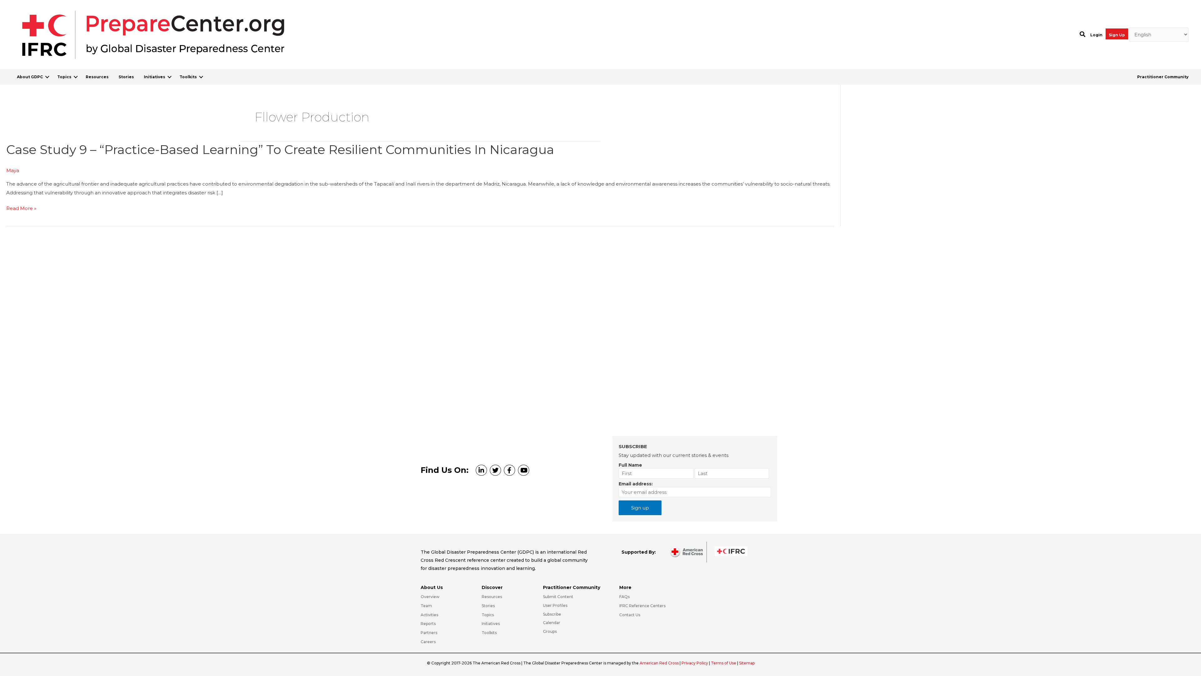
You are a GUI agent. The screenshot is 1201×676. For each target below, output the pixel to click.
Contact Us (629, 614)
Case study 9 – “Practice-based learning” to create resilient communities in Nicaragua (280, 149)
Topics (64, 76)
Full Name (630, 465)
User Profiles (555, 605)
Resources (97, 76)
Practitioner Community (1162, 76)
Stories (126, 76)
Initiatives (154, 76)
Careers (428, 641)
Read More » (21, 209)
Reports (428, 623)
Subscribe (552, 614)
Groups (550, 631)
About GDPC (30, 76)
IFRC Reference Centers (642, 605)
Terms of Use (723, 663)
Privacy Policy (695, 663)
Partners (429, 632)
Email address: (636, 484)
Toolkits (188, 76)
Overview (430, 596)
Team (426, 605)
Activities (429, 614)
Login (1096, 35)
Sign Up (1117, 35)
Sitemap (747, 663)
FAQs (624, 596)
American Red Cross (660, 663)
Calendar (551, 622)
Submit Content (558, 596)
